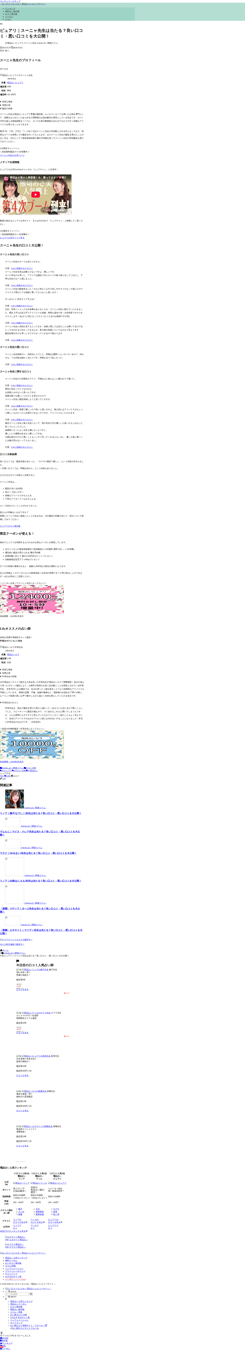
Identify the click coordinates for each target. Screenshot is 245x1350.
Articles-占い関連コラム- (13, 768)
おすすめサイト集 (13, 1276)
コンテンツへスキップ (10, 1)
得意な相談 (7, 102)
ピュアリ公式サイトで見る (12, 238)
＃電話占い (33, 771)
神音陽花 (40, 1212)
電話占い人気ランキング (16, 1258)
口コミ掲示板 (16, 1307)
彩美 (55, 1212)
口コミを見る (22, 989)
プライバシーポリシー (15, 1271)
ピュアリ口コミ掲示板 (10, 526)
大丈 (38, 1209)
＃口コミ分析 (20, 771)
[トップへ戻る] (1, 1333)
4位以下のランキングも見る (13, 1231)
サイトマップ (11, 1274)
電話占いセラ (13, 654)
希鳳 (20, 1214)
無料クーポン (11, 1260)
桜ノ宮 (56, 1214)
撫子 (20, 1209)
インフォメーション (14, 1268)
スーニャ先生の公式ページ (12, 155)
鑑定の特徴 (7, 108)
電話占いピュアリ (15, 83)
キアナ (56, 1209)
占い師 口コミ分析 (18, 1315)
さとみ (21, 1212)
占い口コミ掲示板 (13, 1263)
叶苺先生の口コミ (10, 703)
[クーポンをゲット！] (32, 613)
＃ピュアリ (7, 771)
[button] (15, 776)
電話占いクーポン (18, 1304)
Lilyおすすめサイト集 (20, 1317)
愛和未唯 (40, 1214)
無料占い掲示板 (17, 1309)
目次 (2, 50)
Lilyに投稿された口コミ (22, 268)
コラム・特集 (16, 1312)
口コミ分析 (31, 768)
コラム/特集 (10, 1266)
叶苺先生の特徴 (9, 676)
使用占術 (6, 105)
